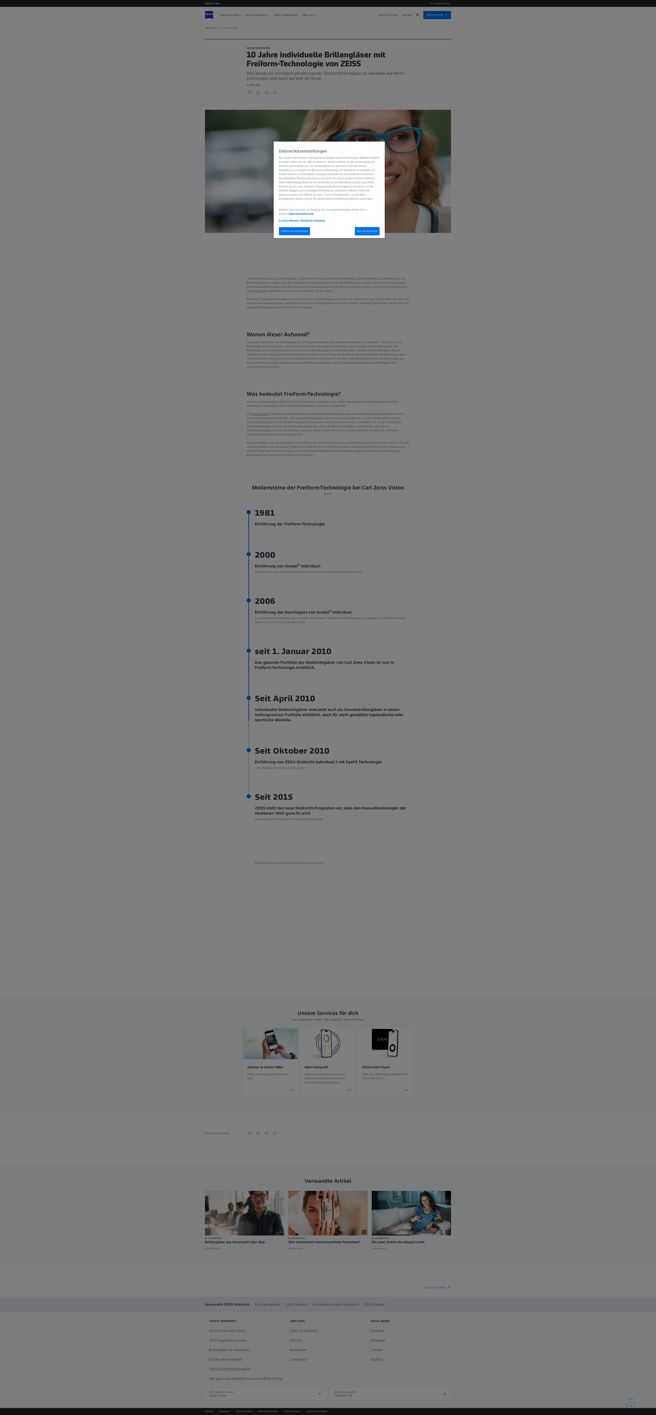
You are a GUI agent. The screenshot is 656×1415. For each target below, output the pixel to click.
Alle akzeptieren (367, 231)
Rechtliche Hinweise (312, 220)
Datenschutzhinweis (301, 213)
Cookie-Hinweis (289, 220)
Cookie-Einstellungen (294, 231)
